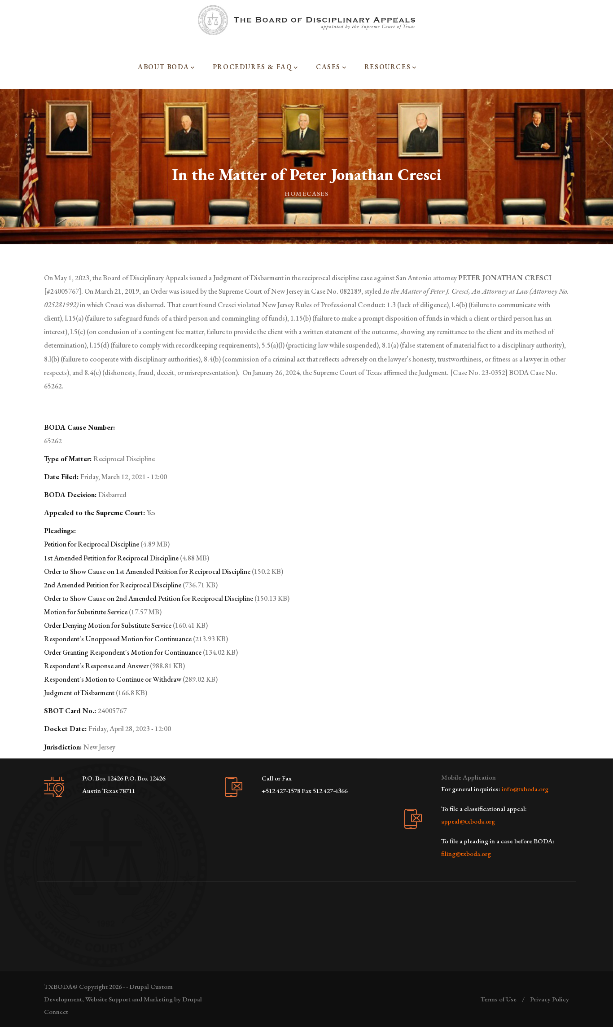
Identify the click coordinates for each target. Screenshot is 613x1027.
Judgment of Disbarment (79, 692)
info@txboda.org (525, 789)
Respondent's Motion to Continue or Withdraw (112, 679)
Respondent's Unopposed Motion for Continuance (118, 639)
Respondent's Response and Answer (96, 665)
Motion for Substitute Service (85, 612)
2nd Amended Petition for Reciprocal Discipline (112, 585)
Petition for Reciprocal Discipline (91, 544)
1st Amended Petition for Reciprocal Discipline (111, 558)
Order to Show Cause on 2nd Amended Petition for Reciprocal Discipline (148, 598)
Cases (317, 194)
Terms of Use (499, 999)
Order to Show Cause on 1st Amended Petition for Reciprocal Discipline (147, 571)
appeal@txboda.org (468, 821)
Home (296, 194)
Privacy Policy (549, 999)
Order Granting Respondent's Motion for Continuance (122, 652)
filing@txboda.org (466, 853)
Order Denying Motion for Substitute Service (107, 625)
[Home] (306, 20)
